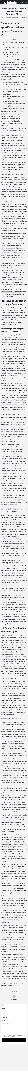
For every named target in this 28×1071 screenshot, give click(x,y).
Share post (24, 17)
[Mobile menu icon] (2, 2)
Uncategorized (7, 17)
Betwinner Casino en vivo (10, 52)
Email (3, 1014)
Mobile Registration (8, 57)
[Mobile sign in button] (23, 2)
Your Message (5, 1020)
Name (3, 1008)
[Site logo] (10, 2)
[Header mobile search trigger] (26, 2)
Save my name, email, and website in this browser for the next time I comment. (14, 1036)
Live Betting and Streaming (11, 54)
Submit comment (14, 1040)
